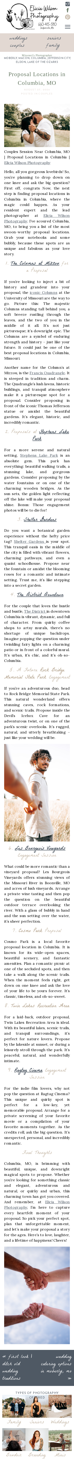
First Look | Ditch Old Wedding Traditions (17, 1368)
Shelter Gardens (40, 520)
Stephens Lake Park (51, 436)
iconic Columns (43, 292)
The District (35, 611)
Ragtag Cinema (28, 1070)
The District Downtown (40, 595)
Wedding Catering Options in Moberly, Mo (56, 1364)
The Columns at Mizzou (35, 263)
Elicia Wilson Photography (27, 162)
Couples (46, 94)
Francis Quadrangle (47, 373)
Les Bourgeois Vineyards (40, 848)
